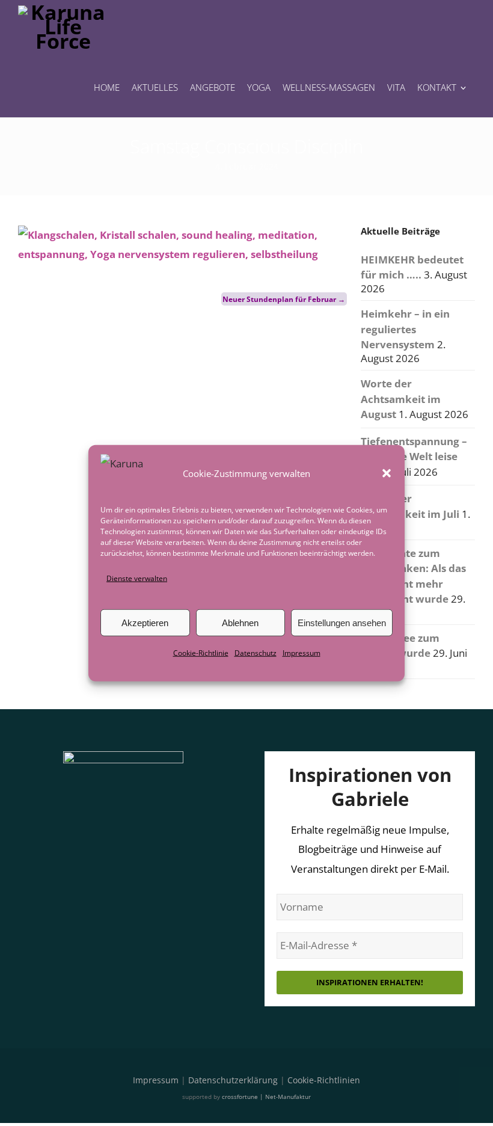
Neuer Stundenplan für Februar (283, 299)
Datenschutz (255, 653)
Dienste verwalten (136, 578)
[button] (387, 473)
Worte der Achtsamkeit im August (401, 399)
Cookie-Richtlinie (200, 653)
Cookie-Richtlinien (323, 1080)
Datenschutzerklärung (233, 1080)
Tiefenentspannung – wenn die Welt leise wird (414, 456)
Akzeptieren (144, 623)
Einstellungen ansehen (342, 623)
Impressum (301, 653)
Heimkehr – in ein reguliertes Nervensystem (405, 329)
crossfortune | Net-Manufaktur (266, 1096)
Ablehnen (240, 623)
